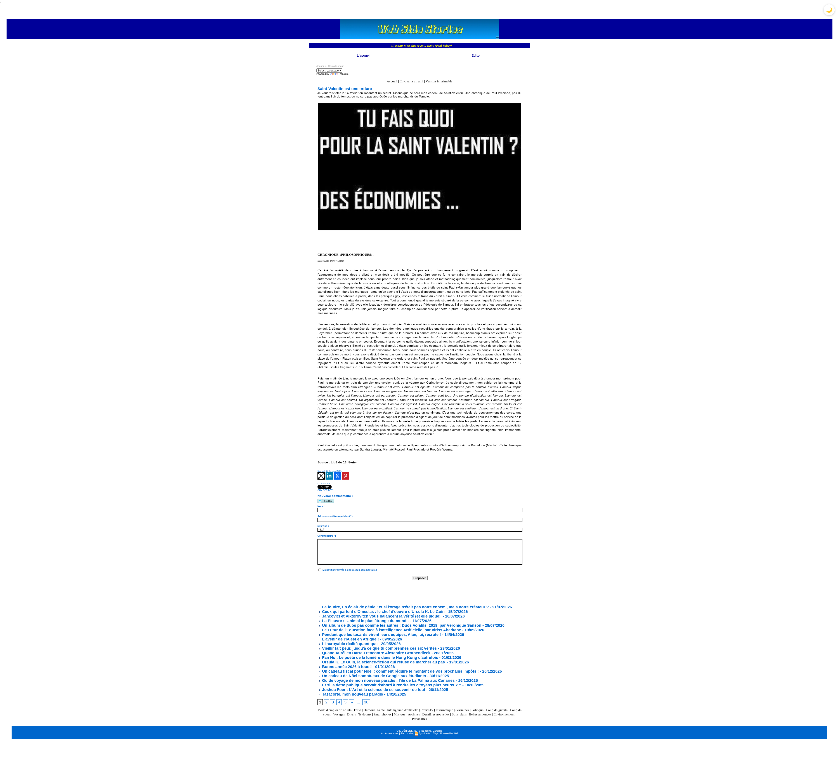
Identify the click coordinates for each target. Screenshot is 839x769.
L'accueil (363, 55)
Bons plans (459, 714)
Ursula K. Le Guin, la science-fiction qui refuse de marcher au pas (383, 662)
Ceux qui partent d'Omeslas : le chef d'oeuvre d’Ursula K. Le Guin (383, 611)
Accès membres (390, 733)
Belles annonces (480, 714)
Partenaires (419, 718)
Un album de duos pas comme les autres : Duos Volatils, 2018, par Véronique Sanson (401, 625)
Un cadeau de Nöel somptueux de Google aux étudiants (373, 676)
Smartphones (382, 714)
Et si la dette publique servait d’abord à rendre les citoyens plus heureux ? (391, 685)
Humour (369, 710)
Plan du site (406, 733)
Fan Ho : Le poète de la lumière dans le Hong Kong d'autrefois (379, 657)
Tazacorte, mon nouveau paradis (352, 694)
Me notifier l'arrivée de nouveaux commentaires (349, 570)
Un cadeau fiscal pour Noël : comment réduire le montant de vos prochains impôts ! (400, 671)
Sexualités (462, 710)
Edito (476, 55)
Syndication (425, 733)
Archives (414, 714)
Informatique (444, 710)
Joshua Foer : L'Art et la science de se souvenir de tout (373, 689)
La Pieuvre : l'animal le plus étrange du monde (365, 621)
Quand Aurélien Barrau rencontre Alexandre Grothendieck (375, 653)
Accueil (320, 66)
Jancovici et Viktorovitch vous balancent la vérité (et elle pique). (382, 616)
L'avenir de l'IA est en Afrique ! (350, 639)
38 (366, 702)
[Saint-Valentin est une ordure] (419, 104)
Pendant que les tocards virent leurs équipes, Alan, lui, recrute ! (381, 634)
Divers (351, 714)
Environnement (504, 714)
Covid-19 (427, 710)
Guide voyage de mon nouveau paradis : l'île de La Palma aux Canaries (388, 680)
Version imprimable (439, 81)
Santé (381, 710)
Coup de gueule (497, 710)
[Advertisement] (397, 592)
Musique (400, 714)
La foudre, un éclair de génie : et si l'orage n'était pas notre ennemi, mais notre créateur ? (405, 607)
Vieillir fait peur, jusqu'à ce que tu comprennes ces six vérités (379, 648)
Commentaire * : (326, 535)
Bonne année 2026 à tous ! (346, 667)
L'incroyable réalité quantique (349, 644)
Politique (478, 710)
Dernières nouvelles (435, 714)
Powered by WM (449, 733)
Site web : (323, 526)
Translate (343, 74)
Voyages (339, 714)
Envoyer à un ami (411, 81)
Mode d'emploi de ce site (334, 710)
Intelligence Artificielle (402, 710)
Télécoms (364, 714)
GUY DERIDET (325, 490)
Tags (435, 733)
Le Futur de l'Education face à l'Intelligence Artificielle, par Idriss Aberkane (391, 630)
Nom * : (321, 506)
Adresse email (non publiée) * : (335, 516)
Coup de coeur (336, 66)
